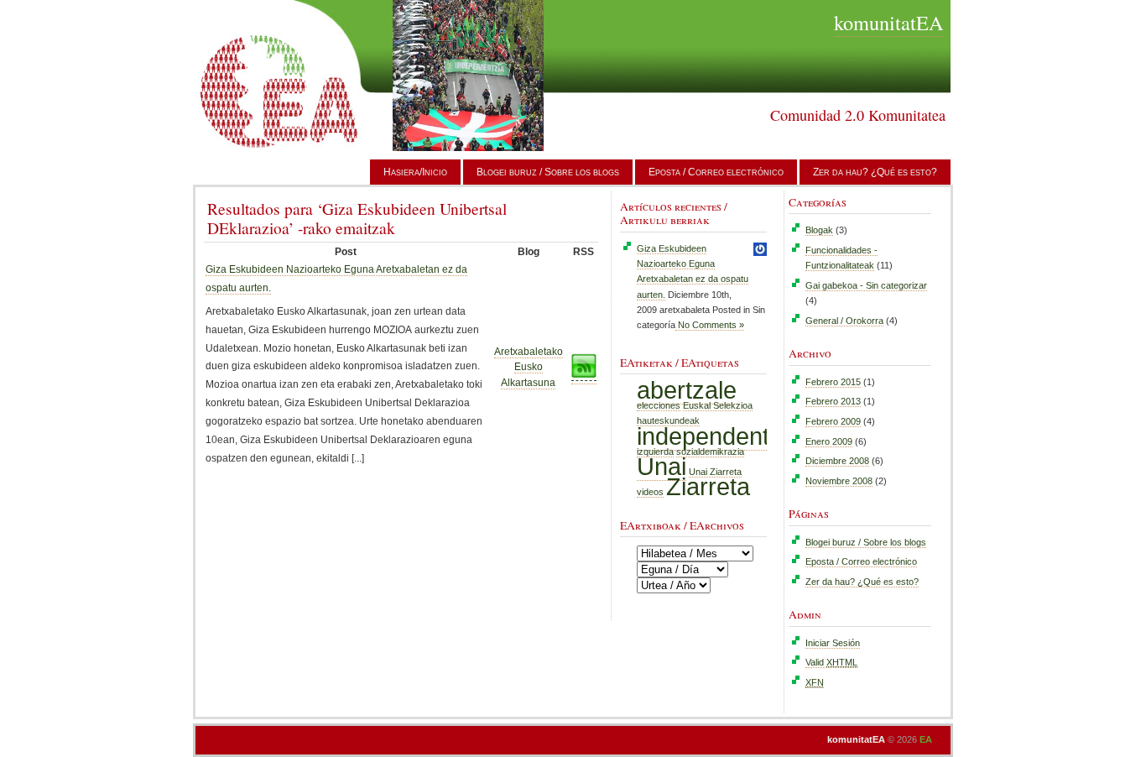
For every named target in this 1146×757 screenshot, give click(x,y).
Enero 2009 (828, 441)
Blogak (819, 230)
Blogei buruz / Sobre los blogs (548, 172)
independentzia (718, 436)
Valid (831, 662)
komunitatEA (889, 22)
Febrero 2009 (833, 421)
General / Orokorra (844, 321)
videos (650, 492)
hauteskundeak (668, 420)
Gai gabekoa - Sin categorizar (866, 285)
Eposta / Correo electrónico (716, 172)
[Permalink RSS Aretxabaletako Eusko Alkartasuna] (583, 378)
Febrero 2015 (833, 382)
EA (925, 739)
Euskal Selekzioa (718, 405)
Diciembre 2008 (837, 461)
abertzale (687, 390)
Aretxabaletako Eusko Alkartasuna (528, 367)
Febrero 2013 (833, 401)
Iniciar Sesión (832, 643)
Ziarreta (708, 486)
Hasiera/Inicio (415, 172)
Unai (661, 466)
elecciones (658, 405)
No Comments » (709, 325)
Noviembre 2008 (839, 481)
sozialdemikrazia (710, 451)
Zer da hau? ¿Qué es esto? (875, 172)
